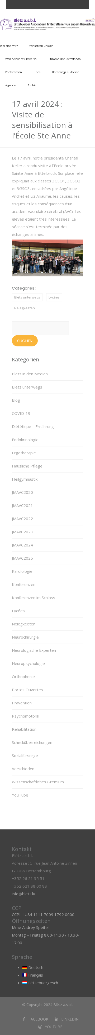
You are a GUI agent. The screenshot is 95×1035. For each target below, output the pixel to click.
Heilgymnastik (24, 479)
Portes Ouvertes (27, 689)
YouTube (20, 795)
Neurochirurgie (25, 637)
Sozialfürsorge (25, 755)
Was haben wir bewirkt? (21, 59)
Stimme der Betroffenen (65, 59)
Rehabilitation (24, 729)
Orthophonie (23, 676)
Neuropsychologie (28, 663)
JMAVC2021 (22, 505)
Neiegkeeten (24, 308)
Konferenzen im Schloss (33, 597)
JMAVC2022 (22, 518)
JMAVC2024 (22, 545)
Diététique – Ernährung (33, 426)
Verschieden (23, 768)
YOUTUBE (53, 1026)
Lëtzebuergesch (42, 982)
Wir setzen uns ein (41, 46)
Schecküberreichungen (32, 742)
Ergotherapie (24, 452)
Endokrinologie (25, 439)
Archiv (32, 85)
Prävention (22, 702)
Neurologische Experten (34, 650)
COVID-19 (21, 413)
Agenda (10, 85)
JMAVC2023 (22, 531)
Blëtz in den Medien (30, 373)
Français (35, 975)
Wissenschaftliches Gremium (38, 781)
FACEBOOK (38, 1019)
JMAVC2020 (22, 492)
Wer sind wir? (9, 46)
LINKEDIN (70, 1019)
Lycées (54, 297)
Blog (16, 400)
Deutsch (35, 967)
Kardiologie (22, 571)
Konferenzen (13, 72)
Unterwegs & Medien (65, 72)
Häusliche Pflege (27, 466)
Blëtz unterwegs (27, 297)
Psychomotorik (25, 716)
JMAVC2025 (22, 558)
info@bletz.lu (23, 893)
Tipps (37, 72)
